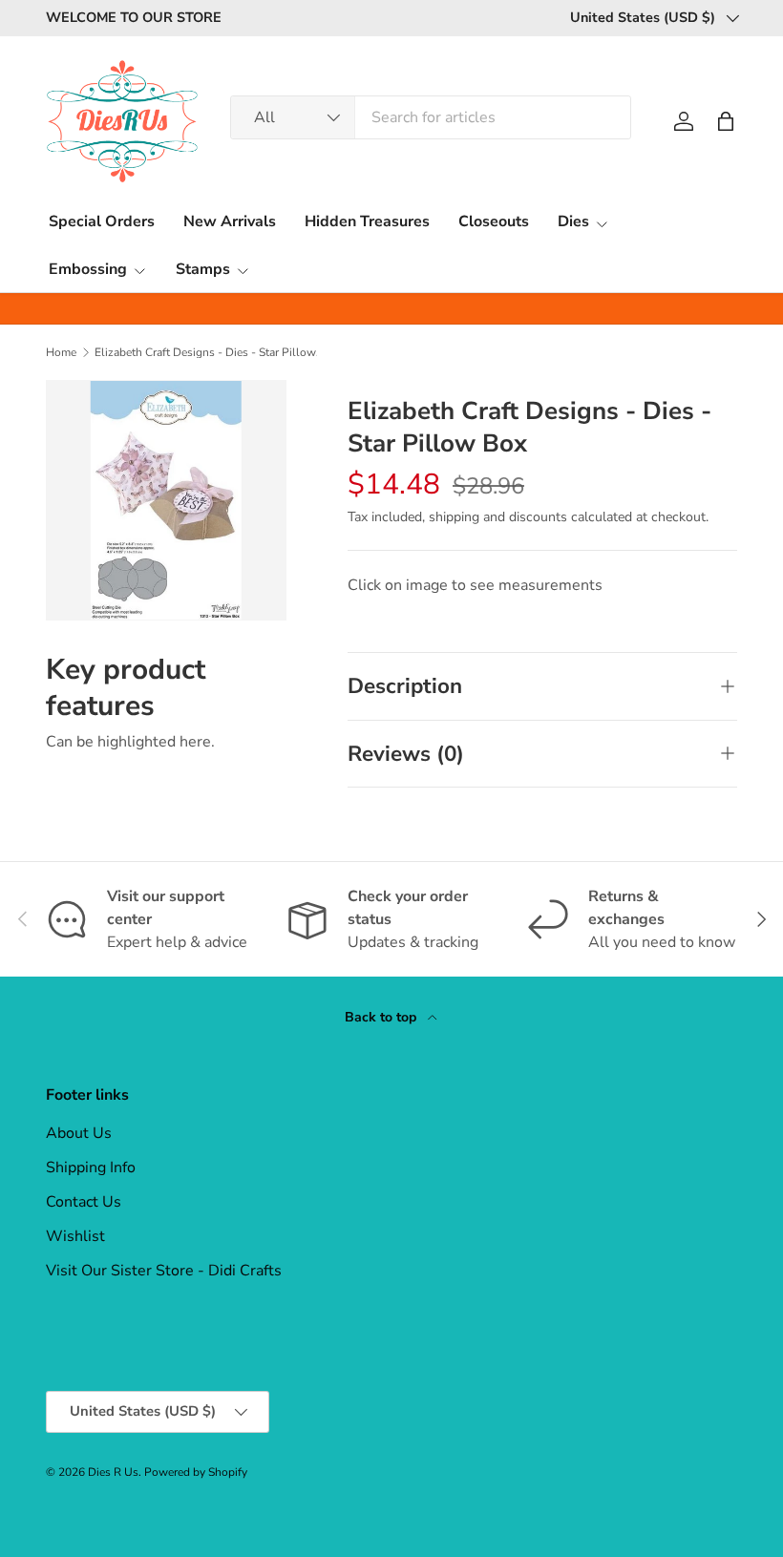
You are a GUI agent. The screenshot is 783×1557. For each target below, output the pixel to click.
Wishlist (75, 1236)
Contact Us (83, 1201)
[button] (726, 121)
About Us (79, 1133)
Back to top (382, 1017)
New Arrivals (229, 221)
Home (61, 352)
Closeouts (493, 221)
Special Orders (102, 221)
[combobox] (430, 117)
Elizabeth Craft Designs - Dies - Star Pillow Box (209, 352)
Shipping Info (91, 1167)
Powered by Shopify (195, 1472)
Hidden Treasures (367, 221)
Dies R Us (113, 1472)
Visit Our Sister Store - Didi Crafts (164, 1270)
